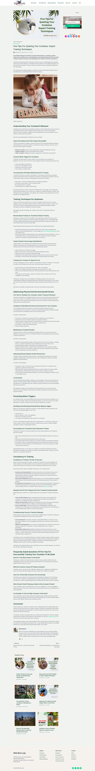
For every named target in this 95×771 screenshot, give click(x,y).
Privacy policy (58, 755)
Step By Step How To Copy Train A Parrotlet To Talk (23, 645)
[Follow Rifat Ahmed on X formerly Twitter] (22, 639)
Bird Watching (42, 2)
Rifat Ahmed (18, 52)
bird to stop (46, 486)
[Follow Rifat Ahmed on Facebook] (20, 639)
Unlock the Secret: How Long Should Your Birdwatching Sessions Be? (24, 675)
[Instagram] (78, 768)
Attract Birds (61, 2)
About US (68, 2)
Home (72, 753)
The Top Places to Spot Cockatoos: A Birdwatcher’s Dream (23, 703)
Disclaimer (57, 753)
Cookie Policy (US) (59, 759)
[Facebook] (73, 768)
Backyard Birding (52, 2)
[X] (75, 768)
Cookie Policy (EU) (59, 761)
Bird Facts (42, 753)
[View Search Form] (80, 3)
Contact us (74, 2)
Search (77, 12)
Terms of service (59, 757)
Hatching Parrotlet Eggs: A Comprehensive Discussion (49, 645)
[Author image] (14, 52)
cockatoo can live (52, 616)
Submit (72, 25)
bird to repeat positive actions (50, 231)
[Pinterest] (81, 768)
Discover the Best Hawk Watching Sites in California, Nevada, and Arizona (23, 730)
